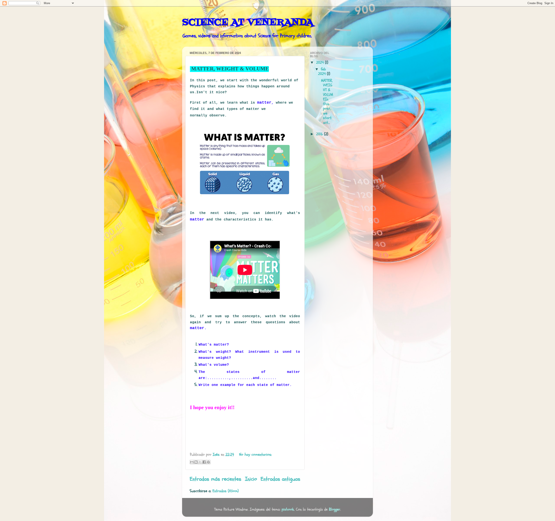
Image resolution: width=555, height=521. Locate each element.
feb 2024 (322, 72)
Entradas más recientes (215, 479)
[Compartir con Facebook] (204, 462)
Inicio (251, 479)
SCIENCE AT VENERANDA (247, 22)
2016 (320, 134)
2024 (320, 62)
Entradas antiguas (280, 479)
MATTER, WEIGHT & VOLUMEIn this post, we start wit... (326, 101)
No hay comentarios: (255, 454)
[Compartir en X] (200, 462)
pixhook (288, 509)
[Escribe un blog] (196, 462)
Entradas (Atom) (225, 491)
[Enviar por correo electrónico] (192, 462)
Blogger (334, 509)
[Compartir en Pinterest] (208, 462)
